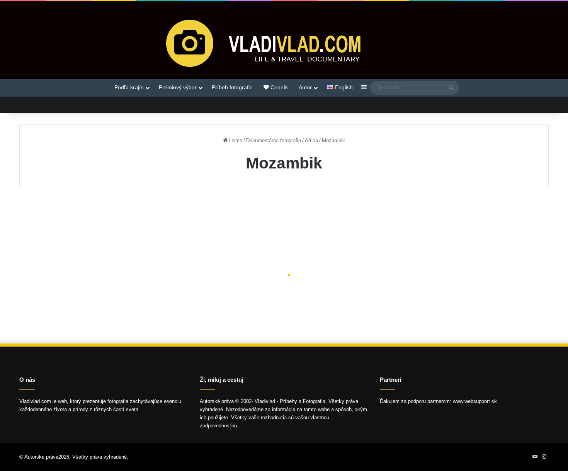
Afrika (311, 140)
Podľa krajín (129, 87)
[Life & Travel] (284, 43)
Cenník (278, 87)
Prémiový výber (178, 87)
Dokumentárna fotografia (273, 140)
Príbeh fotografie (232, 87)
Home (235, 140)
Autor (305, 87)
